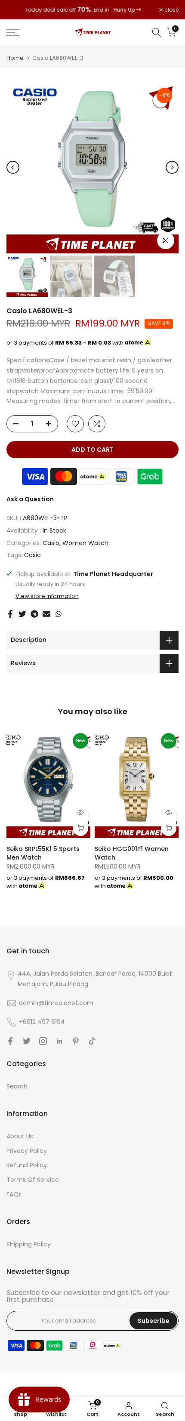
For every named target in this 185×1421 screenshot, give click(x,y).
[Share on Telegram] (34, 614)
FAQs (14, 1194)
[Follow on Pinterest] (76, 1041)
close (171, 9)
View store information (47, 596)
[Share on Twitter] (22, 614)
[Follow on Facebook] (10, 1041)
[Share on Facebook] (10, 614)
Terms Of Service (32, 1179)
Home (15, 58)
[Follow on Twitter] (27, 1041)
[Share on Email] (46, 614)
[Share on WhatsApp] (58, 614)
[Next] (172, 167)
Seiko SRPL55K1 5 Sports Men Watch (43, 853)
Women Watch (85, 543)
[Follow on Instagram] (43, 1041)
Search (17, 1086)
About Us (19, 1136)
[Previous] (12, 167)
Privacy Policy (26, 1151)
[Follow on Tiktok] (92, 1041)
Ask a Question (30, 499)
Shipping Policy (28, 1244)
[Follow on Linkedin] (59, 1041)
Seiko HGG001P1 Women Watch (132, 853)
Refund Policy (26, 1165)
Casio (51, 543)
